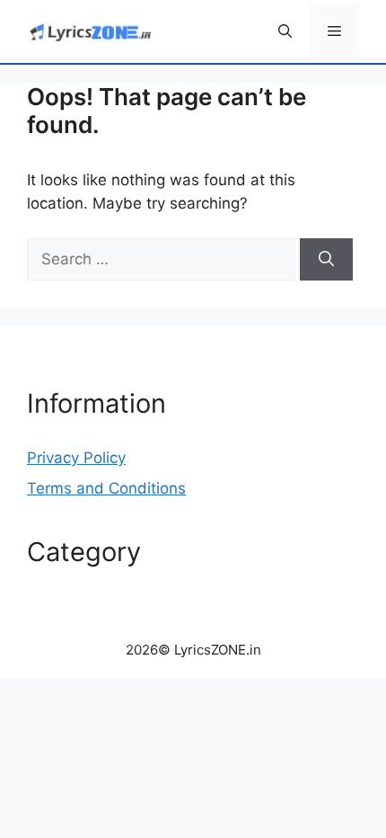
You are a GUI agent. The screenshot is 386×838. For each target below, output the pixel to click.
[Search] (326, 259)
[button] (285, 31)
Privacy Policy (76, 458)
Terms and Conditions (106, 488)
